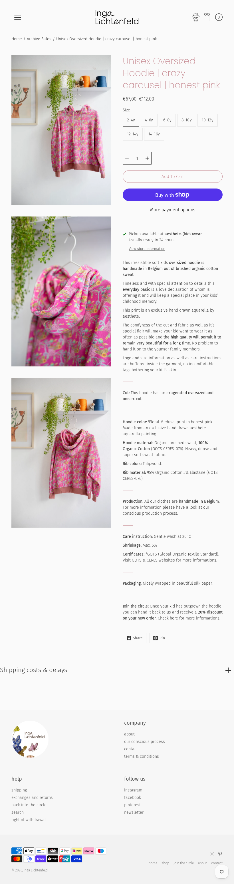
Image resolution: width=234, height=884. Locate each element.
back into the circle (29, 805)
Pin (162, 638)
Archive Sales (39, 39)
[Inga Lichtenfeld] (117, 17)
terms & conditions (141, 756)
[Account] (195, 17)
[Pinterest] (220, 854)
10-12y (207, 120)
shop (165, 863)
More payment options (172, 210)
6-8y (167, 120)
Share (138, 638)
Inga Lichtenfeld (36, 870)
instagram (133, 790)
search (17, 812)
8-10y (186, 120)
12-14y (132, 134)
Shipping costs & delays (33, 670)
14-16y (154, 134)
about (129, 734)
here (174, 618)
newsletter (134, 812)
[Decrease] (127, 158)
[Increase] (147, 158)
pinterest (132, 805)
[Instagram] (212, 854)
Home (16, 39)
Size (126, 110)
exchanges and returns (32, 797)
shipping (19, 790)
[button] (207, 17)
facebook (132, 797)
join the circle (184, 863)
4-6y (149, 120)
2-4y (131, 120)
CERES (152, 560)
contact (131, 749)
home (153, 863)
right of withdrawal (28, 819)
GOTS (137, 560)
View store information (147, 248)
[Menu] (17, 17)
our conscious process (144, 741)
